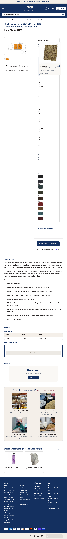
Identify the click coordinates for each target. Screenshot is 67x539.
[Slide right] (25, 51)
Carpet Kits (23, 490)
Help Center (37, 491)
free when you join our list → (52, 231)
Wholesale (37, 488)
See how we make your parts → (45, 390)
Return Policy (38, 493)
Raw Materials (24, 504)
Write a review (33, 377)
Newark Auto (11, 536)
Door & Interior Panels (24, 496)
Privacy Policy (38, 496)
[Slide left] (22, 51)
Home (7, 20)
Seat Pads (23, 502)
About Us (37, 486)
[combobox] (33, 14)
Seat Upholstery (25, 499)
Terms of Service (39, 498)
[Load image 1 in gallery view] (7, 59)
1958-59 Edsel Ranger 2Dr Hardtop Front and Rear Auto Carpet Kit (29, 20)
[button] (3, 8)
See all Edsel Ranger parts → (55, 449)
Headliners (23, 492)
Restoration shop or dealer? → (33, 1)
